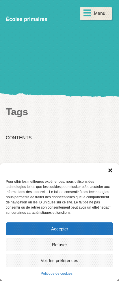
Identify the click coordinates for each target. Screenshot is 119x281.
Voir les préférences (59, 260)
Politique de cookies (56, 274)
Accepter (59, 228)
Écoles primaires (26, 19)
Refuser (59, 244)
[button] (110, 170)
